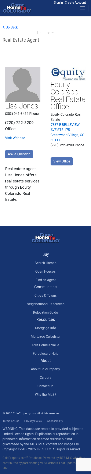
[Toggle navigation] (82, 8)
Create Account (75, 2)
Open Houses (45, 271)
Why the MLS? (45, 395)
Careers (45, 378)
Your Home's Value (45, 345)
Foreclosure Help (45, 354)
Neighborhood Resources (46, 304)
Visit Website (15, 138)
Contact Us (45, 386)
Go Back (11, 27)
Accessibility (55, 421)
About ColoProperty (45, 369)
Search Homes (46, 263)
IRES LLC (44, 449)
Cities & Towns (45, 295)
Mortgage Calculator (46, 337)
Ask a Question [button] (19, 154)
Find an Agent (46, 280)
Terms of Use (11, 421)
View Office (61, 161)
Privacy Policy (33, 421)
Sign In (58, 2)
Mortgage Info (45, 328)
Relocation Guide (45, 312)
